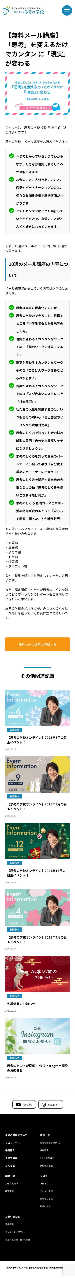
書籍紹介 (10, 1150)
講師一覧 (10, 1176)
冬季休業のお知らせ (21, 1003)
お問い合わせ (12, 1216)
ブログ (43, 1176)
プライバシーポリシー (15, 1231)
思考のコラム (46, 1198)
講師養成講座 (46, 1165)
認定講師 (9, 1190)
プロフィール (12, 1142)
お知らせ (10, 1165)
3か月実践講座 (47, 1157)
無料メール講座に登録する (37, 644)
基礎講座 (44, 1150)
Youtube (27, 1104)
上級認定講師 (11, 1183)
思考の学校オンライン (50, 1142)
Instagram (53, 1104)
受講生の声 (11, 1158)
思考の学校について (16, 1135)
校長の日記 (45, 1206)
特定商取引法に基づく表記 (17, 1239)
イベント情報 (46, 1190)
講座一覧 (45, 1135)
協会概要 (9, 1224)
